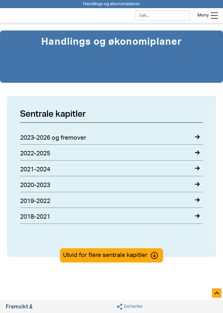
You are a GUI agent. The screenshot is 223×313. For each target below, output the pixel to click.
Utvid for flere (105, 255)
